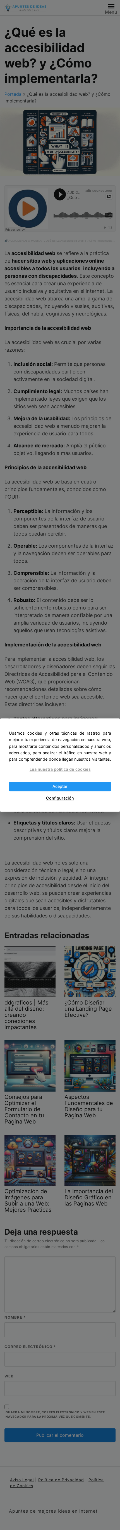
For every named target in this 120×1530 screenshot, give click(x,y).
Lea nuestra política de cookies (60, 769)
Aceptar (60, 786)
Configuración (60, 798)
